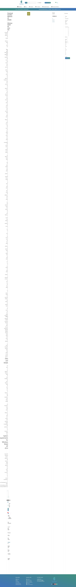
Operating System (26, 9)
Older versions (9, 515)
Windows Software (20, 9)
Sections (40, 2)
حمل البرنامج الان (29, 13)
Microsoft (9, 542)
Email (66, 39)
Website (66, 41)
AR (56, 2)
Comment (66, 26)
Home (16, 9)
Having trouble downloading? (9, 518)
